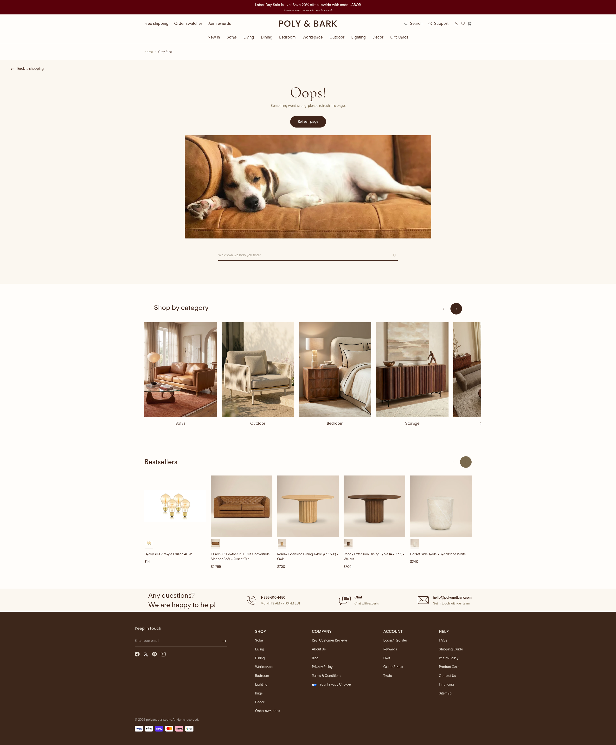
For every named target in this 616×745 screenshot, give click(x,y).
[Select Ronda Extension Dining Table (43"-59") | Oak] (282, 543)
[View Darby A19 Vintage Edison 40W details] (175, 506)
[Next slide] (456, 309)
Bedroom (287, 37)
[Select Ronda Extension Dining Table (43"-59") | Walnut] (348, 543)
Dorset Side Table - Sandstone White (438, 554)
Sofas (232, 37)
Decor (378, 37)
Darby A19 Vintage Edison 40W (168, 554)
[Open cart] (470, 24)
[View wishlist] (463, 24)
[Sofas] (180, 369)
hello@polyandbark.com (452, 597)
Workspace (312, 37)
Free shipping (156, 23)
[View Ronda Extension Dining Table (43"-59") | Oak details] (308, 506)
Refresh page (308, 121)
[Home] (308, 23)
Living (249, 37)
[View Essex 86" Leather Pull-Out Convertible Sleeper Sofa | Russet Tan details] (241, 506)
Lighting (358, 37)
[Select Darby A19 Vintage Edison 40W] (149, 543)
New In (214, 37)
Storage (412, 423)
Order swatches (188, 23)
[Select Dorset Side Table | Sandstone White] (415, 543)
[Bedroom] (335, 369)
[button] (272, 600)
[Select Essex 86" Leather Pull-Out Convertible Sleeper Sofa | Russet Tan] (215, 543)
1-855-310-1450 (273, 597)
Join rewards (219, 23)
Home (148, 52)
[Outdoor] (258, 369)
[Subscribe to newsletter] (224, 641)
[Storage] (412, 369)
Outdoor (337, 37)
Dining (266, 37)
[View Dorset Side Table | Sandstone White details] (441, 506)
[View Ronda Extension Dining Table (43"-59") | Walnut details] (374, 506)
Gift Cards (399, 37)
